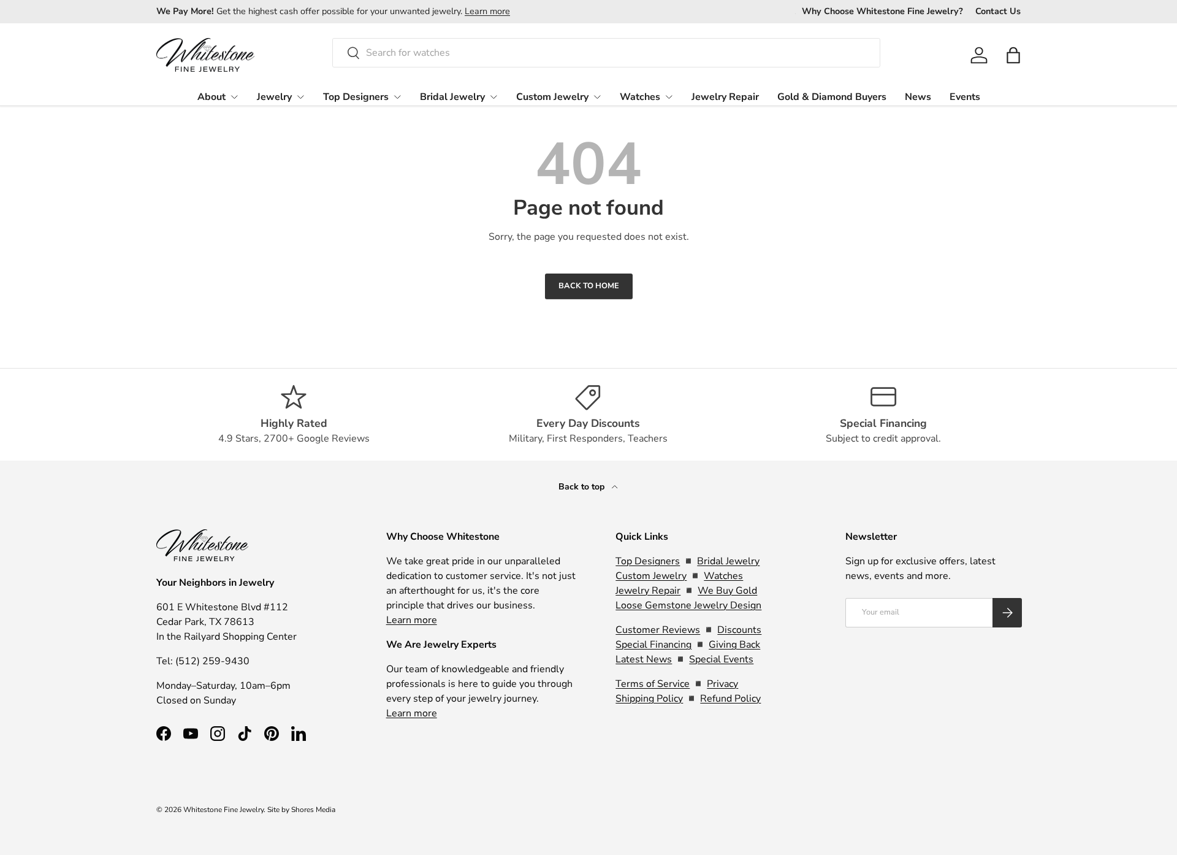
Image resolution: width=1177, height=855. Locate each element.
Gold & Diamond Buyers (831, 97)
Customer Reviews (657, 630)
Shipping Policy (649, 698)
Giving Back (734, 644)
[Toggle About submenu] (234, 97)
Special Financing (653, 644)
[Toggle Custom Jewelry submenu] (597, 97)
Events (965, 97)
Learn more (487, 11)
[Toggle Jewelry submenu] (300, 97)
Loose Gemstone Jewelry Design (688, 605)
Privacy (722, 684)
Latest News (643, 659)
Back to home (588, 285)
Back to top (582, 487)
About (211, 97)
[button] (1013, 55)
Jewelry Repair (725, 97)
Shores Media (313, 810)
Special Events (721, 659)
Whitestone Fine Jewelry (223, 810)
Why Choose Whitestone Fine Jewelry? (882, 11)
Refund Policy (730, 698)
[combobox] (606, 53)
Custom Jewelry (552, 97)
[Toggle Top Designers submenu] (397, 97)
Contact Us (998, 11)
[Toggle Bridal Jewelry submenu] (493, 97)
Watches (640, 97)
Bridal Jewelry (452, 97)
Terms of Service (652, 684)
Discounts (739, 630)
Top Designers (356, 97)
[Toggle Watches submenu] (668, 97)
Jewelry (274, 97)
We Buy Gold (727, 590)
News (918, 97)
